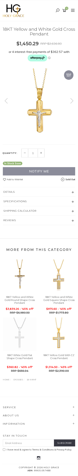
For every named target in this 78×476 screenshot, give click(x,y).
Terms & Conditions (43, 449)
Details (9, 191)
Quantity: (9, 153)
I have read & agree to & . (39, 449)
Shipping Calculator (20, 210)
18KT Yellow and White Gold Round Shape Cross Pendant (20, 299)
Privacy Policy (64, 449)
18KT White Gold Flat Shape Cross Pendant (20, 357)
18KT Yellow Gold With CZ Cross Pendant (58, 357)
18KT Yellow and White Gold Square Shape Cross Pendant (59, 299)
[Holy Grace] (14, 10)
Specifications (15, 201)
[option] (39, 104)
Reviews (9, 220)
